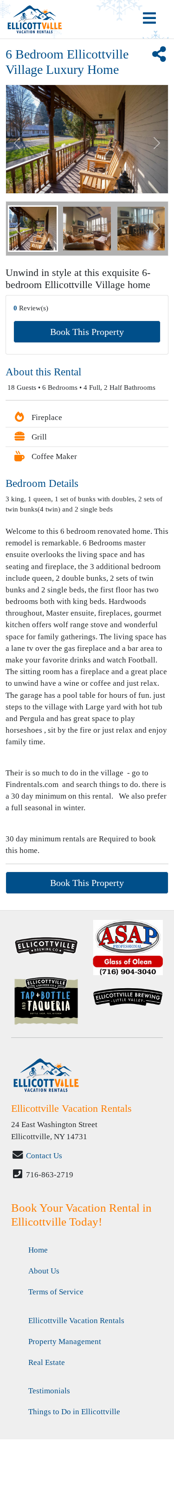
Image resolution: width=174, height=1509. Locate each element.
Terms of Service (56, 1291)
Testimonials (49, 1390)
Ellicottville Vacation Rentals (76, 1320)
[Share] (158, 57)
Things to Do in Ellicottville (74, 1411)
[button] (17, 229)
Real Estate (46, 1362)
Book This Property (87, 332)
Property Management (64, 1341)
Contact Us (44, 1155)
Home (38, 1250)
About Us (43, 1270)
